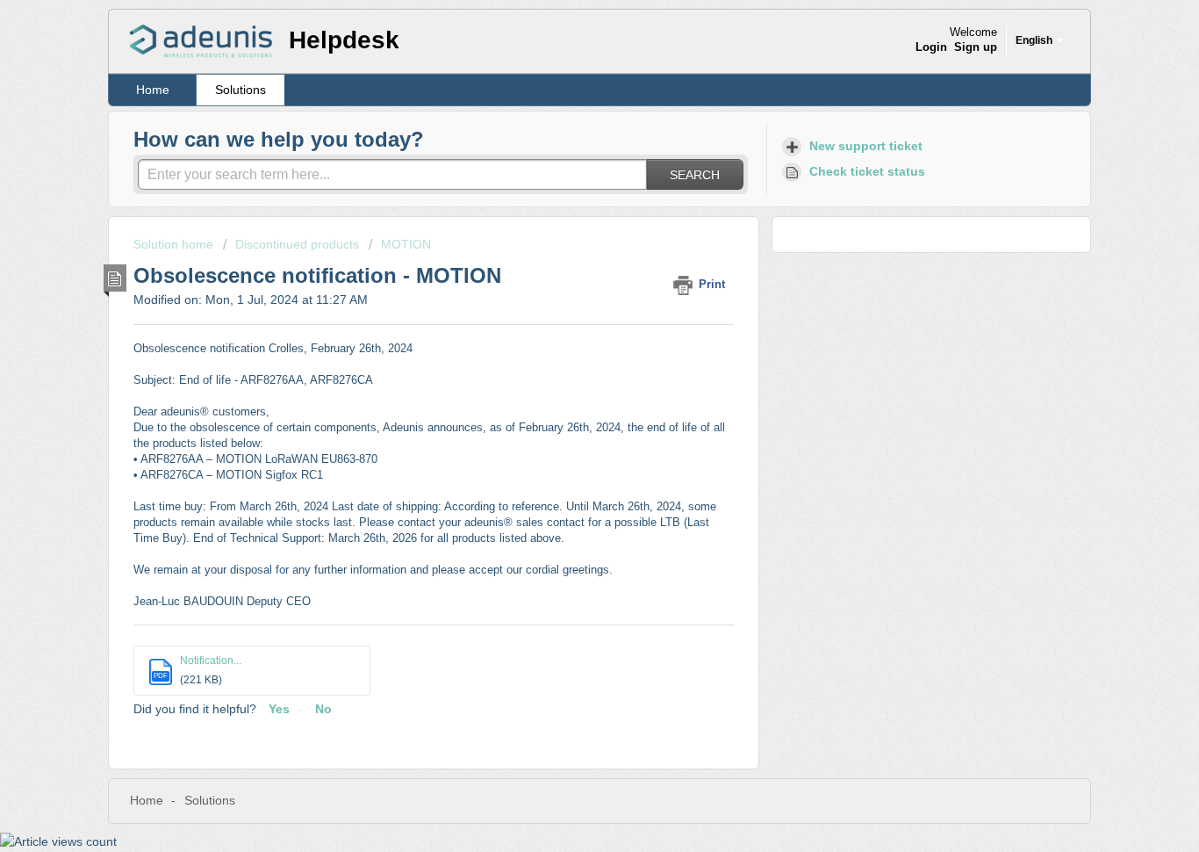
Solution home (175, 244)
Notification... (210, 660)
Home (152, 90)
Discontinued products (297, 244)
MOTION (406, 244)
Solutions (240, 90)
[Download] (567, 192)
